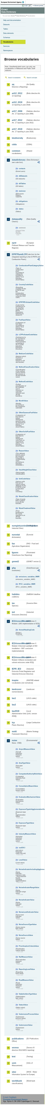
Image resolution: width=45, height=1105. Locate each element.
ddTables (22, 183)
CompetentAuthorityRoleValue (22, 774)
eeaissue (22, 191)
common (16, 151)
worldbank (17, 1081)
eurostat (16, 535)
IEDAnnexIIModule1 (19, 621)
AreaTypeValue (22, 763)
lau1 (14, 698)
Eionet (13, 16)
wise (14, 1072)
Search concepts (32, 77)
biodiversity (17, 138)
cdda (14, 144)
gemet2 (15, 561)
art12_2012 (17, 93)
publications (18, 1039)
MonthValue (22, 401)
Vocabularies (8, 42)
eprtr (14, 243)
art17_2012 (17, 120)
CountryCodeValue (22, 285)
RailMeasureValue (22, 957)
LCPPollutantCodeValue (22, 335)
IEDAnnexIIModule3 (19, 643)
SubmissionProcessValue (22, 1014)
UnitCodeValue (22, 479)
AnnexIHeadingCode (22, 630)
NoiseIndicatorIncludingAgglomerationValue (22, 869)
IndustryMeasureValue (22, 834)
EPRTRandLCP (19, 254)
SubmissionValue (22, 1025)
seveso (15, 1048)
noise (14, 740)
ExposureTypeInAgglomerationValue (22, 809)
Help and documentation (12, 20)
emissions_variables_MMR (22, 577)
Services (6, 46)
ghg (14, 568)
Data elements (8, 33)
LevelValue (22, 860)
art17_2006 (17, 111)
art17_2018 (17, 129)
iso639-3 (22, 848)
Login (26, 5)
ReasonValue (22, 451)
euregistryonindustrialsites (19, 526)
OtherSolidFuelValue (22, 432)
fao (13, 544)
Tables (5, 29)
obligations (22, 201)
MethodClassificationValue (22, 367)
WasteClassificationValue (22, 496)
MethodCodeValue (22, 382)
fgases (15, 552)
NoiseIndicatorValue (22, 900)
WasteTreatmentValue (22, 508)
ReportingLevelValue (22, 969)
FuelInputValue (22, 320)
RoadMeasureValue (22, 980)
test (13, 1056)
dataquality (17, 219)
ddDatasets (22, 176)
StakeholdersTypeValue (22, 994)
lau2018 (15, 711)
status (21, 209)
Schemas (6, 37)
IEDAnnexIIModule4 (19, 657)
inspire (15, 680)
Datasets (6, 24)
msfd (14, 731)
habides (16, 594)
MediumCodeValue (22, 354)
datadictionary (19, 160)
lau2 (14, 705)
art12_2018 (17, 102)
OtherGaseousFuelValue (22, 413)
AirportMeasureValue (22, 749)
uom (14, 1063)
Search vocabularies (14, 77)
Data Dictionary (21, 16)
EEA (13, 2)
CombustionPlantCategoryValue (22, 265)
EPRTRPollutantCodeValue (22, 302)
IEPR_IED (16, 669)
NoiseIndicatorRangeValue (22, 887)
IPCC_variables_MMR (22, 584)
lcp (13, 722)
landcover (16, 689)
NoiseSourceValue (22, 935)
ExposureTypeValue (22, 823)
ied (13, 612)
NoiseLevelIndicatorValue (22, 912)
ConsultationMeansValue (22, 786)
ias (13, 603)
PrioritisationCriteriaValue (22, 946)
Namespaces (8, 50)
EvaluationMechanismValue (22, 797)
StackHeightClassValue (22, 470)
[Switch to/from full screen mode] (30, 5)
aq (13, 84)
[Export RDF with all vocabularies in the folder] (39, 162)
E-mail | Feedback (9, 1097)
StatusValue (22, 1005)
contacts (22, 168)
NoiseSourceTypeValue (22, 924)
